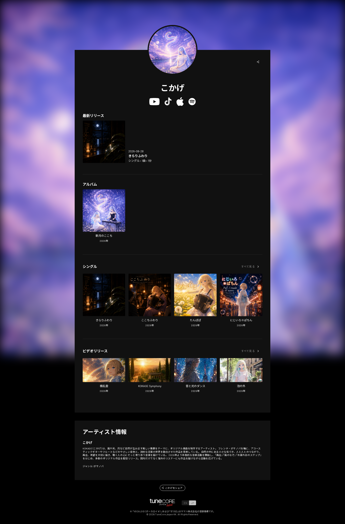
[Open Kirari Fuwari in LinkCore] (104, 142)
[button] (258, 62)
